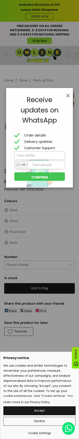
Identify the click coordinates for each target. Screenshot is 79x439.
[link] (39, 431)
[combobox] (22, 165)
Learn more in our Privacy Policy (26, 402)
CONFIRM (39, 177)
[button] (39, 410)
